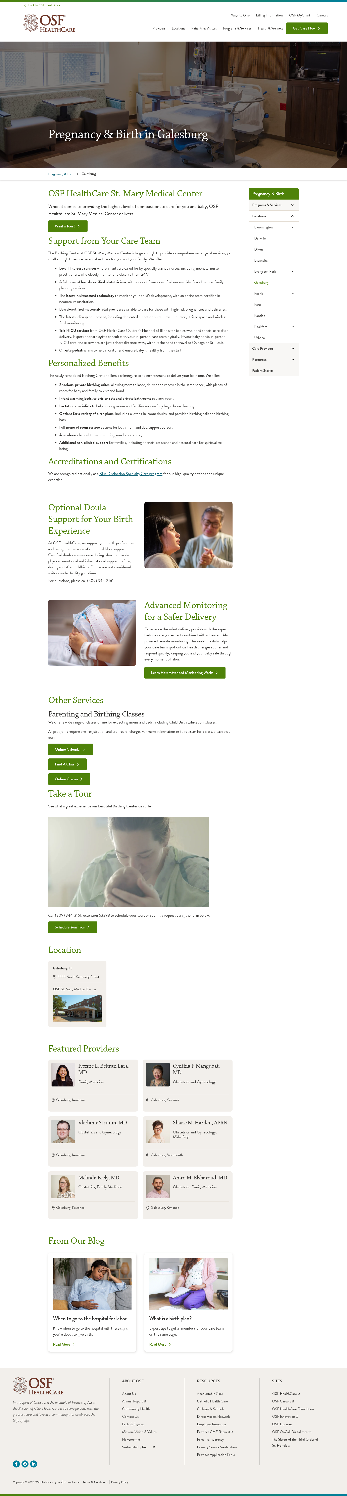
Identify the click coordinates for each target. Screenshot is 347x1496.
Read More (61, 1344)
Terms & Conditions (95, 1482)
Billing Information (269, 15)
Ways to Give (240, 15)
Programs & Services (237, 28)
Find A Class (65, 764)
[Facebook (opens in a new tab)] (16, 1463)
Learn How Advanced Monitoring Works (182, 673)
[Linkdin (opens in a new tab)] (33, 1463)
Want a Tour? (65, 226)
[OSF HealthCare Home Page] (49, 23)
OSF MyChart (299, 15)
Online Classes (66, 779)
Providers (158, 28)
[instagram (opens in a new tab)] (25, 1463)
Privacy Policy (120, 1482)
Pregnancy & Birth (61, 174)
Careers (322, 15)
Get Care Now (304, 28)
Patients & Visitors (204, 28)
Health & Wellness (270, 28)
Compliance (71, 1482)
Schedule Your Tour (70, 927)
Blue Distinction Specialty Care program (130, 474)
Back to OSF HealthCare (44, 5)
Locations (178, 28)
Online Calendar (68, 749)
